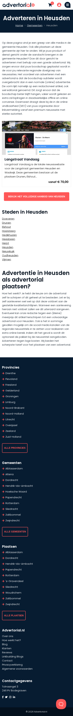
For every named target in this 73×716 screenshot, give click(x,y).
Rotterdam (12, 503)
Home (19, 25)
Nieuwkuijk (8, 251)
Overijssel (11, 425)
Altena (9, 474)
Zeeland (10, 431)
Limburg (10, 402)
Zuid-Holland (13, 436)
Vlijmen (6, 259)
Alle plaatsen (14, 615)
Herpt (5, 243)
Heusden (7, 247)
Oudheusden (10, 255)
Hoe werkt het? (11, 640)
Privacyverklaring (12, 664)
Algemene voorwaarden (17, 668)
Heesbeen (8, 239)
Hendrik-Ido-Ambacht (19, 486)
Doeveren (8, 218)
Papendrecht (13, 497)
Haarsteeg (8, 231)
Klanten (6, 648)
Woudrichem (13, 592)
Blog (4, 644)
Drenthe (10, 373)
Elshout (6, 227)
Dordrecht (11, 480)
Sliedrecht (11, 587)
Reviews (7, 652)
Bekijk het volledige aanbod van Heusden (36, 196)
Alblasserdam (14, 468)
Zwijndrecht (12, 520)
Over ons (7, 636)
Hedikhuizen (9, 235)
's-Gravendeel (14, 581)
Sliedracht (11, 509)
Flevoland (11, 379)
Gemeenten (34, 25)
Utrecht (10, 419)
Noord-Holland (14, 413)
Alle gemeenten (15, 531)
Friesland (10, 385)
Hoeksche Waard (16, 491)
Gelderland (12, 390)
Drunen (6, 223)
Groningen (12, 396)
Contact (7, 660)
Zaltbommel (13, 514)
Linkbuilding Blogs (12, 656)
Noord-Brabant (14, 408)
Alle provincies (14, 448)
